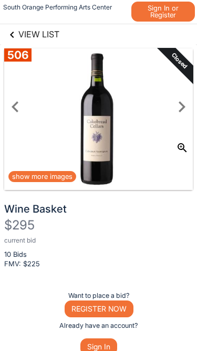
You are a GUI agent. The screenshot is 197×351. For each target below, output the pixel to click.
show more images (42, 176)
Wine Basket (35, 209)
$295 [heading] (19, 225)
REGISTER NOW (99, 308)
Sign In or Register (163, 11)
